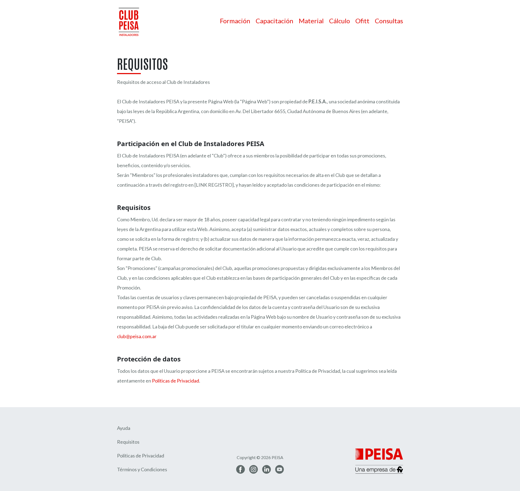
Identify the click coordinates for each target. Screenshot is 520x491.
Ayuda (123, 428)
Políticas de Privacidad (175, 381)
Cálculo (339, 21)
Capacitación (274, 21)
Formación (235, 21)
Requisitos (128, 442)
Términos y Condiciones (142, 469)
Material (311, 21)
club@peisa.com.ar (137, 336)
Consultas (389, 21)
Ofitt (362, 21)
